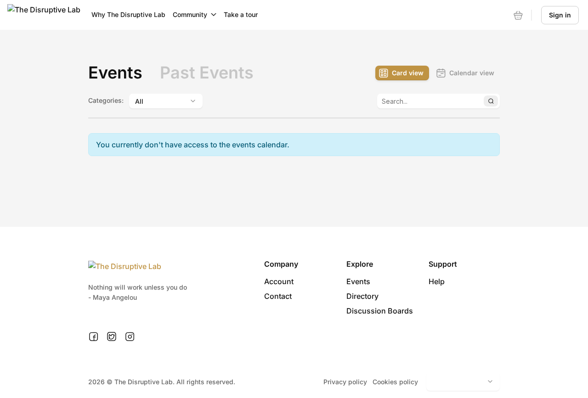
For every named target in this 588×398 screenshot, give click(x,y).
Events (358, 281)
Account (279, 281)
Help (437, 281)
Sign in (560, 15)
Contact (278, 296)
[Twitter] (111, 337)
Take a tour (241, 14)
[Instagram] (129, 337)
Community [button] (190, 14)
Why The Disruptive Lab (128, 14)
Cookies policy (395, 382)
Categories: (106, 100)
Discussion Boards (379, 310)
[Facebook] (93, 337)
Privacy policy (345, 382)
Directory (362, 296)
